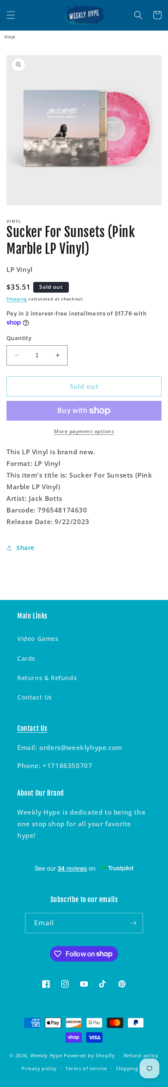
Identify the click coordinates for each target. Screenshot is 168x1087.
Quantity (18, 338)
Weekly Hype (46, 1055)
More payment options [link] (84, 431)
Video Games (38, 638)
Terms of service (86, 1068)
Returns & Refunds (47, 678)
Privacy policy (39, 1068)
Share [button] (25, 548)
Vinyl (10, 37)
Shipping (16, 299)
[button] (10, 15)
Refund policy (141, 1055)
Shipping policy (135, 1068)
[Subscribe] (133, 923)
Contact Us (34, 697)
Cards (26, 658)
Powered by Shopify (89, 1055)
